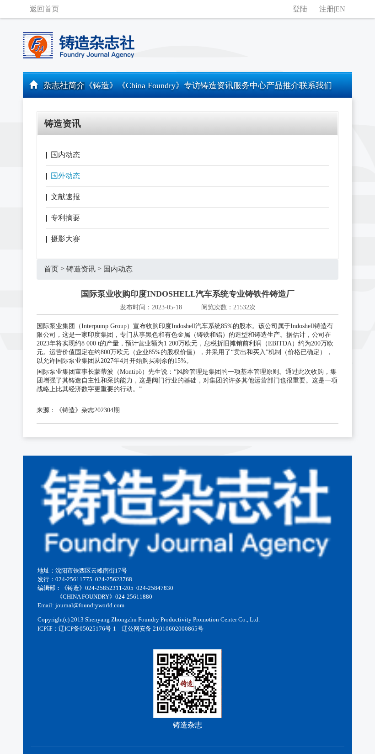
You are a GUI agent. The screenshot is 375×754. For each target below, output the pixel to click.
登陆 (300, 9)
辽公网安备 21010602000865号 (163, 629)
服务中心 (249, 85)
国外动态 (65, 176)
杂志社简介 (64, 85)
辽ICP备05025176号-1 (87, 629)
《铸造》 (101, 85)
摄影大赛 (65, 239)
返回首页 (44, 9)
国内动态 (65, 155)
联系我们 (315, 85)
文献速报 (65, 197)
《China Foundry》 (151, 85)
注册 (326, 9)
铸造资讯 (216, 85)
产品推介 (282, 85)
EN (340, 9)
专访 (192, 85)
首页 (51, 269)
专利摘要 (65, 218)
